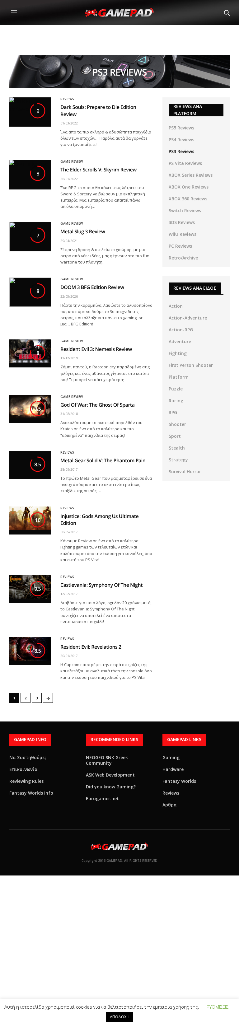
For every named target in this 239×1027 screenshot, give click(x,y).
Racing (176, 401)
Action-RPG (181, 330)
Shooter (177, 424)
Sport (175, 436)
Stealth (177, 448)
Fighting (178, 353)
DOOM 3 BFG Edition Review (92, 287)
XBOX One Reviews (189, 187)
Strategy (178, 460)
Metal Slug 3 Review (82, 231)
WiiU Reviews (182, 234)
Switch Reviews (185, 210)
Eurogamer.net (102, 798)
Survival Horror (185, 471)
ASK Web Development (110, 775)
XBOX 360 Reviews (188, 199)
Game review (71, 161)
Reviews (67, 98)
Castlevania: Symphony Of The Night (101, 584)
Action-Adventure (188, 318)
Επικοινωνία (23, 769)
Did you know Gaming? (111, 787)
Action (176, 306)
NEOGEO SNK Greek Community (107, 760)
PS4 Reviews (181, 139)
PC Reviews (180, 246)
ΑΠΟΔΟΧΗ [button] (119, 1017)
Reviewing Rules (26, 781)
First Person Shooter (191, 365)
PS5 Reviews (181, 128)
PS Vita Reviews (185, 163)
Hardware (173, 769)
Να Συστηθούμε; (27, 757)
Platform (179, 377)
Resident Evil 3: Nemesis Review (96, 349)
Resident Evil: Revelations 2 (90, 646)
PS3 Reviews (181, 151)
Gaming (171, 757)
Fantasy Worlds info (31, 793)
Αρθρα (169, 805)
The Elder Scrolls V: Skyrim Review (98, 169)
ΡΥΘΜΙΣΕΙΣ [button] (217, 1007)
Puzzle (176, 389)
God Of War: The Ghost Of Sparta (97, 404)
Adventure (180, 341)
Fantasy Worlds (179, 781)
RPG (173, 412)
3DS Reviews (182, 222)
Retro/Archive (183, 258)
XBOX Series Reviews (191, 175)
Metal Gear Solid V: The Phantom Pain (102, 460)
